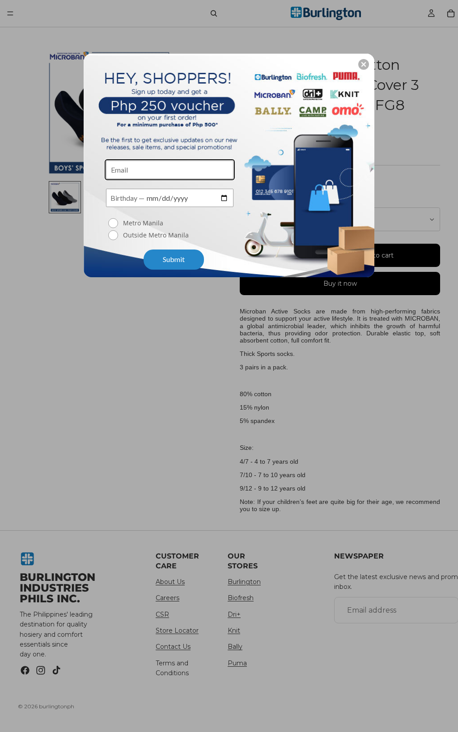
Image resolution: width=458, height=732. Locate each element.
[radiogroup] (169, 230)
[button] (363, 64)
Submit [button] (174, 259)
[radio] (170, 223)
